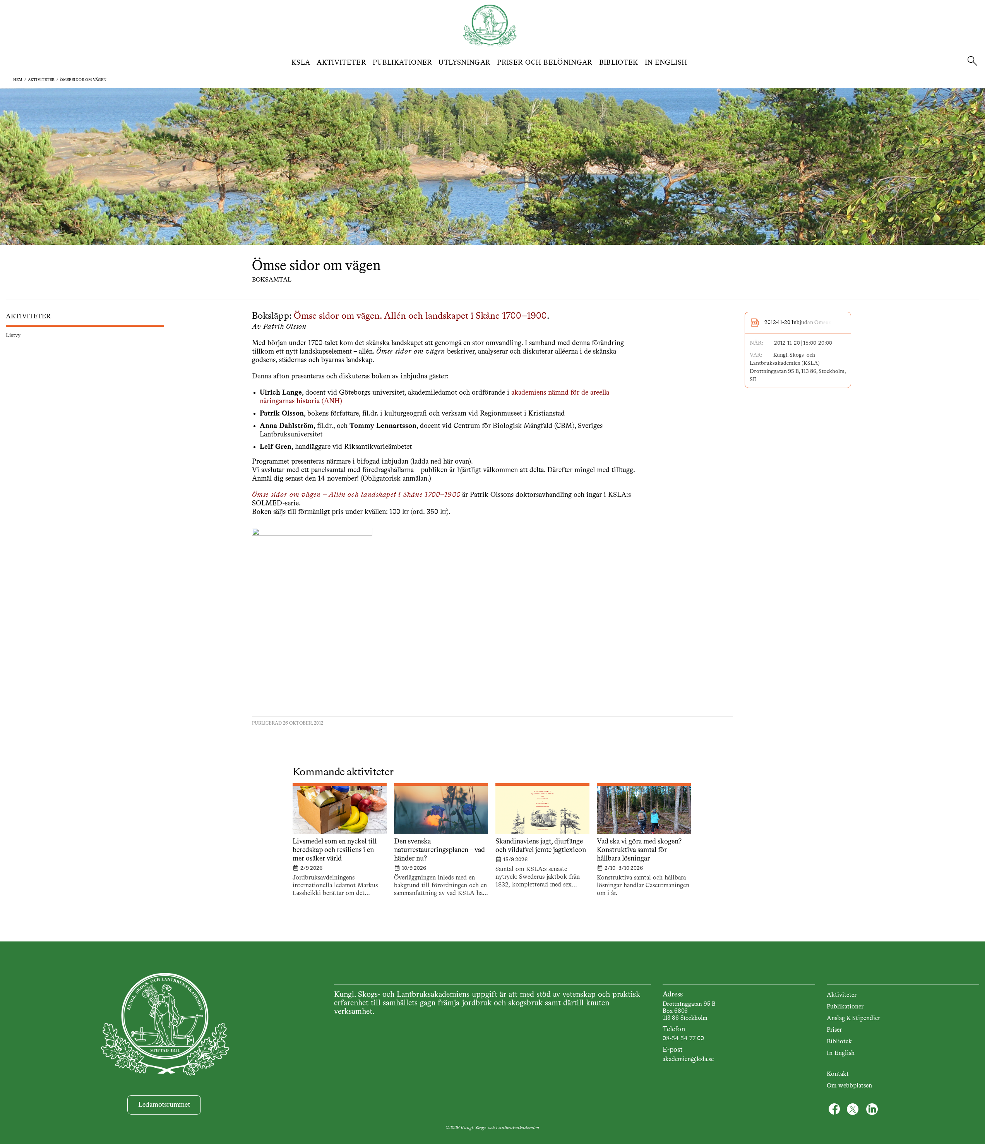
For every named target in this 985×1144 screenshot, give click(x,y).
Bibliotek (618, 62)
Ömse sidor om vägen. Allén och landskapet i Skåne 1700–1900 (420, 316)
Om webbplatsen (849, 1086)
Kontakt (838, 1074)
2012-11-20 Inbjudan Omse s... (800, 322)
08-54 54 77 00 (683, 1039)
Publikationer (402, 62)
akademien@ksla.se (688, 1059)
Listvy (13, 335)
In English (666, 62)
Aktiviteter (341, 62)
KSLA (300, 62)
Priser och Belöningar (545, 62)
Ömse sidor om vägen (83, 80)
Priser (834, 1030)
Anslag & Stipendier (853, 1018)
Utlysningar (464, 62)
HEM (17, 80)
